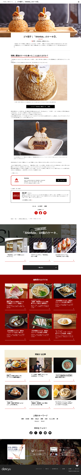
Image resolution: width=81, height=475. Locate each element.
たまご (43, 421)
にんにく (37, 421)
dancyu (12, 218)
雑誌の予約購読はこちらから (67, 454)
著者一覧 (47, 468)
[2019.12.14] (40, 245)
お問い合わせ (77, 468)
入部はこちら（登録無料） (37, 454)
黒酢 (41, 418)
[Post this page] (36, 212)
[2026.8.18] (40, 321)
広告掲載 (63, 468)
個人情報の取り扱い (55, 468)
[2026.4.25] (65, 392)
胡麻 (45, 206)
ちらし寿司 (52, 418)
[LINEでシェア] (44, 212)
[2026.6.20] (40, 392)
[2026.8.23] (65, 365)
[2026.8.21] (65, 291)
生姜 (46, 418)
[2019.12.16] (16, 245)
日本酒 (27, 418)
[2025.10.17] (65, 321)
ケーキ (34, 206)
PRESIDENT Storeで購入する (67, 452)
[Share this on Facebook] (40, 212)
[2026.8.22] (40, 291)
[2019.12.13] (65, 245)
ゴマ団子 (40, 206)
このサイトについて (39, 468)
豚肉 (32, 418)
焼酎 (22, 418)
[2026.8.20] (16, 321)
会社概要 (69, 468)
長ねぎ (37, 418)
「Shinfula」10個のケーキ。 (43, 41)
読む (15, 218)
